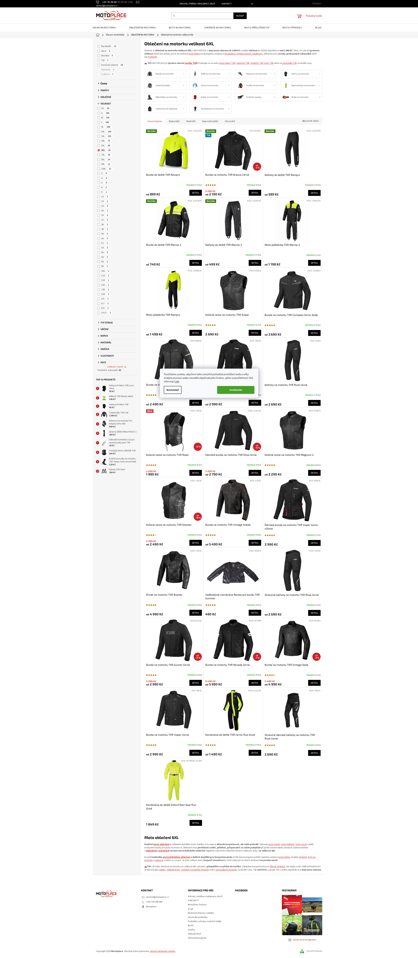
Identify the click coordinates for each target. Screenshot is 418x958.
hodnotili (152, 57)
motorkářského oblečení (176, 857)
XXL (106, 131)
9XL (105, 164)
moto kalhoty (287, 844)
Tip (104, 60)
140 (105, 289)
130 (105, 285)
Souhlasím (235, 390)
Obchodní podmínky (198, 917)
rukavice (159, 860)
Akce (105, 51)
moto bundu (274, 844)
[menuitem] (106, 27)
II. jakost (107, 74)
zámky (162, 869)
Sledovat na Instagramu (304, 939)
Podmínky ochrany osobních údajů (204, 921)
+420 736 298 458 (154, 901)
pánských (164, 850)
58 (104, 257)
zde (177, 381)
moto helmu (284, 857)
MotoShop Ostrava (197, 904)
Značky (191, 929)
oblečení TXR (242, 63)
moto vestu (301, 844)
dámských (151, 850)
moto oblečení (161, 844)
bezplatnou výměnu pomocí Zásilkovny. (244, 53)
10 (104, 196)
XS (105, 108)
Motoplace (151, 906)
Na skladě (108, 46)
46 (104, 229)
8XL (105, 159)
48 (104, 233)
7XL (105, 154)
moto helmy (194, 53)
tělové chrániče (277, 866)
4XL (105, 141)
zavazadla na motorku (226, 869)
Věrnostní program (197, 938)
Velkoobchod (194, 934)
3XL (106, 136)
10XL (106, 168)
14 (104, 201)
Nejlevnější (174, 121)
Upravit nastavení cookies (162, 951)
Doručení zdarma (112, 65)
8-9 (105, 308)
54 (104, 247)
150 (105, 294)
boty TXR (268, 63)
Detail (195, 192)
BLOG (190, 925)
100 (105, 271)
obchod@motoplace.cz (157, 897)
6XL (105, 150)
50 (104, 238)
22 (104, 219)
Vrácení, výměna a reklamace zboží (197, 3)
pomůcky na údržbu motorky (195, 869)
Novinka (107, 55)
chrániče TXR (256, 63)
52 (104, 243)
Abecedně (230, 121)
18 (104, 210)
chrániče (303, 857)
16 (104, 206)
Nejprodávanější (210, 121)
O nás (190, 909)
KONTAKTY (227, 3)
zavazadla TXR (289, 63)
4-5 (105, 298)
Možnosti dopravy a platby (201, 913)
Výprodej (107, 69)
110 (105, 275)
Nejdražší (190, 121)
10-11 (106, 312)
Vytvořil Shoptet (314, 951)
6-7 (105, 303)
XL (105, 127)
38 (104, 224)
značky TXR (191, 63)
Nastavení (173, 390)
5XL (105, 145)
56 (104, 252)
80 (104, 261)
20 (104, 215)
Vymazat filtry (115, 367)
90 (104, 266)
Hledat (240, 15)
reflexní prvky (173, 869)
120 (105, 280)
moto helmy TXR (227, 63)
